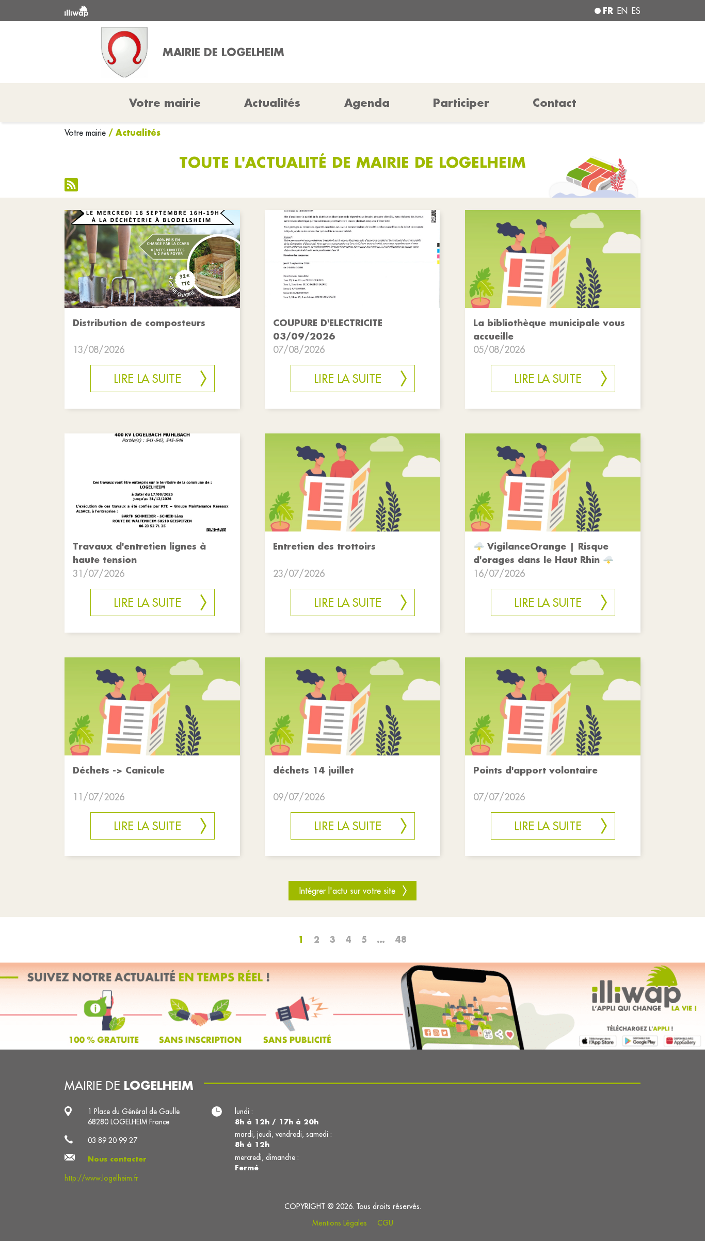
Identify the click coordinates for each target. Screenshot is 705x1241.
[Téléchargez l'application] (352, 1006)
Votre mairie (85, 132)
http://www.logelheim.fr (101, 1178)
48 (401, 939)
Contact (554, 102)
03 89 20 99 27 (112, 1140)
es (636, 11)
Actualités (272, 102)
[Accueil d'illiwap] (180, 10)
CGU (385, 1223)
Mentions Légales (339, 1223)
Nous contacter (117, 1159)
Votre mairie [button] (165, 102)
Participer (461, 102)
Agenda (367, 102)
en (622, 11)
